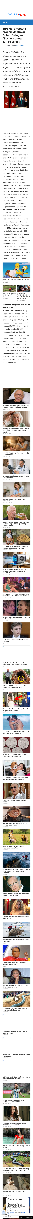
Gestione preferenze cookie (25, 1217)
